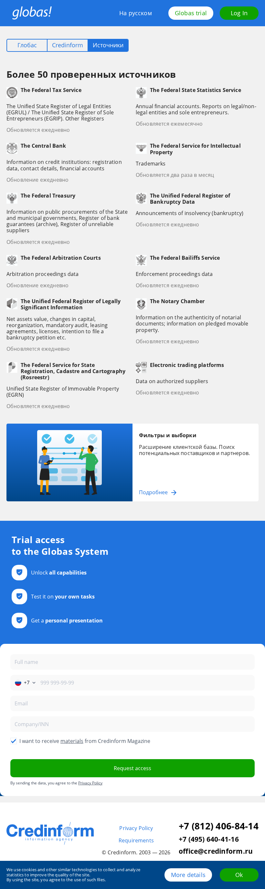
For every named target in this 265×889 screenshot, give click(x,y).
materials (71, 741)
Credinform (67, 45)
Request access (132, 768)
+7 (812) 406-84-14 (219, 826)
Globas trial (191, 13)
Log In (239, 13)
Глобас (27, 45)
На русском (135, 13)
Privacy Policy (90, 783)
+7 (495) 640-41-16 (209, 839)
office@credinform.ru (216, 851)
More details (188, 875)
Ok (239, 875)
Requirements (136, 841)
